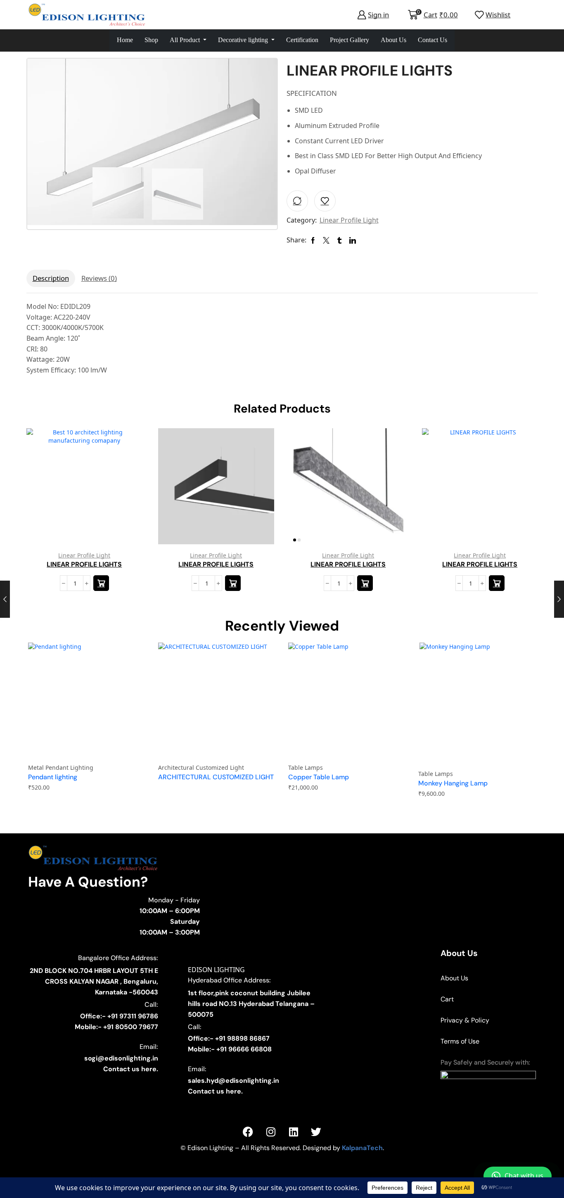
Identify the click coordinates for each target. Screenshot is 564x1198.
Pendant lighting (52, 777)
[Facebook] (248, 1131)
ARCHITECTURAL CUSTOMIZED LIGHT (216, 777)
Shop (151, 39)
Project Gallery (349, 39)
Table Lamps (305, 767)
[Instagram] (271, 1131)
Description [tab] (51, 278)
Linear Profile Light (349, 220)
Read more (126, 489)
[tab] (50, 278)
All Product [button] (185, 39)
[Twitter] (316, 1131)
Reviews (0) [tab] (99, 278)
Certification (302, 39)
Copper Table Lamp (318, 777)
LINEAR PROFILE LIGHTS (84, 564)
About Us (393, 39)
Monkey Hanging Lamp (453, 783)
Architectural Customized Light (201, 767)
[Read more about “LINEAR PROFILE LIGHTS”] (101, 583)
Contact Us (432, 39)
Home (125, 39)
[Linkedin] (293, 1131)
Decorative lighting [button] (244, 39)
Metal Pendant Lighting (60, 767)
